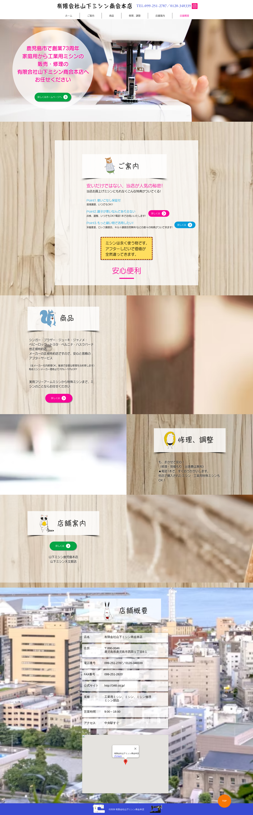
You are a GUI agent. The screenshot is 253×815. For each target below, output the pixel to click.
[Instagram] (195, 6)
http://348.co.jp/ (114, 685)
